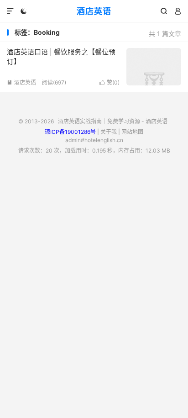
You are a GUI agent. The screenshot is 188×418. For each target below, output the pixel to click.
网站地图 (132, 131)
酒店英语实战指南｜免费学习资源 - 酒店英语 (112, 121)
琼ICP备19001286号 (70, 131)
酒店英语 (94, 11)
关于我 (108, 131)
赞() (109, 82)
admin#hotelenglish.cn (94, 140)
